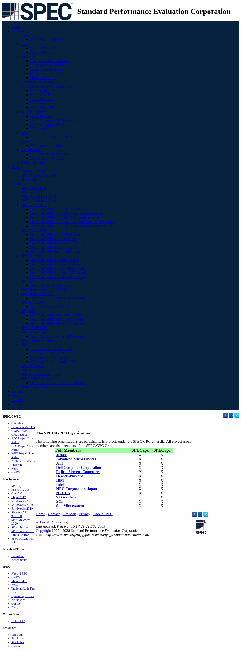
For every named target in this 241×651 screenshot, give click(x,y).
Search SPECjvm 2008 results (52, 307)
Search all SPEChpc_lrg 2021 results (57, 277)
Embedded (29, 57)
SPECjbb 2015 (41, 116)
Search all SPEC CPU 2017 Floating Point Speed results (72, 222)
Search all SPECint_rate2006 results (57, 243)
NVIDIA (63, 493)
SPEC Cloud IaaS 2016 (38, 201)
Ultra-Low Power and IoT (49, 61)
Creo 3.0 (16, 493)
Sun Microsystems (70, 506)
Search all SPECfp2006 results (53, 247)
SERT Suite (29, 179)
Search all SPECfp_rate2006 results (56, 251)
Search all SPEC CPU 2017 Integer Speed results (67, 213)
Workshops (18, 600)
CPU (24, 44)
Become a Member (23, 427)
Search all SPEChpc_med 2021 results (58, 273)
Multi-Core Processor (46, 74)
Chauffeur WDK (33, 171)
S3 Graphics (66, 497)
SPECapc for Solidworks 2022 (53, 362)
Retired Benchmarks (36, 163)
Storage (26, 133)
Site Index (17, 642)
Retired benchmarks (35, 387)
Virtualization (31, 150)
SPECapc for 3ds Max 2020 (51, 349)
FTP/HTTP (18, 621)
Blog (15, 396)
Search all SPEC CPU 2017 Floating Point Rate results (71, 226)
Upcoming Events (22, 596)
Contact (17, 391)
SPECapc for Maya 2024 (49, 353)
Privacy (84, 514)
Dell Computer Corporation (78, 468)
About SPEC (19, 573)
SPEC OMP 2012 (43, 107)
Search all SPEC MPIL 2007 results (56, 319)
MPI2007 (28, 311)
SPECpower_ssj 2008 (46, 146)
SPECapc (28, 345)
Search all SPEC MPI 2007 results (55, 315)
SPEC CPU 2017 (43, 48)
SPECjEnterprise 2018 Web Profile (56, 120)
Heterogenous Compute (47, 65)
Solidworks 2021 (22, 501)
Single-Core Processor (46, 69)
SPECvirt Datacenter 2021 (50, 154)
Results (16, 184)
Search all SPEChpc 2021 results (54, 260)
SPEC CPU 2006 (43, 52)
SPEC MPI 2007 (42, 103)
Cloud (25, 35)
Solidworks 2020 (22, 504)
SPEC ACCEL (41, 95)
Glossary (16, 646)
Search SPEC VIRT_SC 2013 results (57, 383)
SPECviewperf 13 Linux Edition (22, 533)
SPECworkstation (34, 370)
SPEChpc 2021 (41, 99)
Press (14, 585)
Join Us (17, 400)
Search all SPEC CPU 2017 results (56, 209)
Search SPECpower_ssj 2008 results (57, 336)
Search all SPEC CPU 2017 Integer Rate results (65, 218)
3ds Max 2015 (20, 489)
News (14, 468)
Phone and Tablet (43, 78)
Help (15, 408)
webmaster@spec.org (52, 522)
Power (25, 141)
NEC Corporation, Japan (76, 489)
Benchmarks (20, 31)
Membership (19, 581)
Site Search (18, 638)
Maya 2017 (18, 497)
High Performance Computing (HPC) (48, 86)
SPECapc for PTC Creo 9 (49, 357)
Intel (60, 484)
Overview (17, 423)
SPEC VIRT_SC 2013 (47, 158)
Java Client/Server (34, 112)
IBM (60, 480)
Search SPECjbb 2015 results (52, 285)
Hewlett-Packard (69, 476)
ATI (59, 463)
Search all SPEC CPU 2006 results (56, 235)
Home (15, 27)
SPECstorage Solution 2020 (51, 137)
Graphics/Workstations (37, 82)
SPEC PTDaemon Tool (38, 175)
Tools (15, 167)
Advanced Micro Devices (76, 459)
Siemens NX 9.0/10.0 (19, 514)
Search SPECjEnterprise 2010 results (57, 298)
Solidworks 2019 (22, 508)
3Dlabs (61, 455)
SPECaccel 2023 (42, 90)
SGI (59, 501)
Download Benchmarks (19, 558)
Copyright (43, 531)
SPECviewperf (32, 366)
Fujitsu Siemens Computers (78, 472)
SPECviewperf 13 (22, 527)
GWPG (15, 472)
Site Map (17, 634)
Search (16, 404)
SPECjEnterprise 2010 (47, 124)
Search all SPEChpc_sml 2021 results (58, 268)
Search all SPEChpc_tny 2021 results (58, 264)
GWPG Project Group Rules (20, 432)
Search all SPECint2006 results (53, 239)
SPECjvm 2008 (41, 129)
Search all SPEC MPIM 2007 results (57, 323)
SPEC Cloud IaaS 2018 (47, 40)
